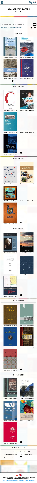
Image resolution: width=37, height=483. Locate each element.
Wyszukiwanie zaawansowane (9, 27)
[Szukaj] (34, 24)
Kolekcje (20, 27)
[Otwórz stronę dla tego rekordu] (11, 46)
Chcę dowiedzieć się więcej (10, 480)
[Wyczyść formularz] (31, 28)
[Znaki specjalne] (35, 28)
